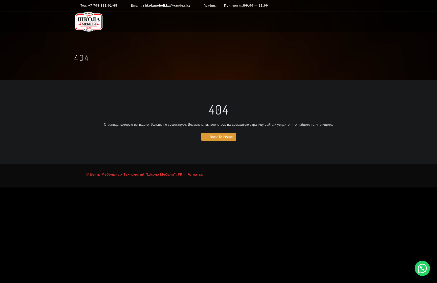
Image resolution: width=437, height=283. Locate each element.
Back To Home (221, 137)
